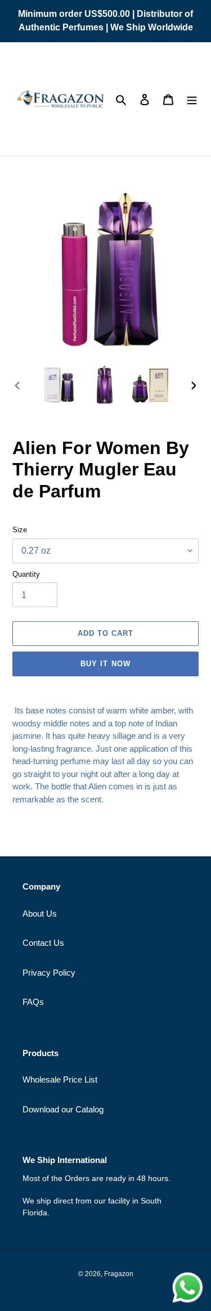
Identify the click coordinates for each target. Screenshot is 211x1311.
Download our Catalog (63, 1109)
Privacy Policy (49, 972)
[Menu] (192, 99)
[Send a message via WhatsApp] (187, 1287)
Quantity (26, 574)
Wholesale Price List (60, 1079)
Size (19, 530)
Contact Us (43, 943)
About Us (40, 913)
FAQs (33, 1002)
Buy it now (105, 663)
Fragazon (118, 1274)
